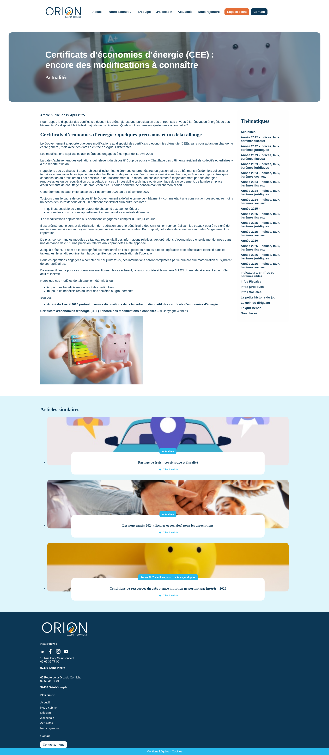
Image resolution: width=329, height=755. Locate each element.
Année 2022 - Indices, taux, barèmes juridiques (260, 148)
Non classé (249, 313)
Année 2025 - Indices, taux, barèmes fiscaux (260, 215)
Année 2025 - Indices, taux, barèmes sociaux (260, 233)
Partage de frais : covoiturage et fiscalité (168, 462)
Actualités (185, 12)
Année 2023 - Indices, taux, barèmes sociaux (260, 174)
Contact (259, 12)
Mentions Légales (158, 751)
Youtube (66, 651)
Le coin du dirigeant (255, 302)
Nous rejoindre (209, 12)
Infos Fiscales (251, 281)
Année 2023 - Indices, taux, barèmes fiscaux (260, 156)
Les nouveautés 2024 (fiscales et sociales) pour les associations (168, 525)
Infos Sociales (251, 292)
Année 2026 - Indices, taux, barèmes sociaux (260, 265)
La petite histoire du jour (259, 297)
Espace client (237, 12)
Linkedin (42, 651)
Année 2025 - (250, 208)
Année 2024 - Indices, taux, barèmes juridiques (260, 192)
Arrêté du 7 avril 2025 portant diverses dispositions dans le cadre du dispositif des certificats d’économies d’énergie (132, 304)
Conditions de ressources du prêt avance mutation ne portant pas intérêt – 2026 (167, 588)
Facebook (50, 651)
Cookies (177, 751)
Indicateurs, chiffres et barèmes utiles (257, 274)
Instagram (58, 651)
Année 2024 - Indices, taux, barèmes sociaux (260, 201)
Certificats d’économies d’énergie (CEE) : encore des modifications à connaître (98, 311)
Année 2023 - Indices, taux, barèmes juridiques (260, 165)
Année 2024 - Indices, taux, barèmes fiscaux (260, 183)
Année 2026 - (250, 240)
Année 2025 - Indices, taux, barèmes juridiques (260, 224)
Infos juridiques (252, 287)
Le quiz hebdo (251, 308)
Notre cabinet (119, 12)
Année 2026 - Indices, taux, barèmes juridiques (260, 256)
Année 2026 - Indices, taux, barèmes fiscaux (260, 247)
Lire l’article (170, 469)
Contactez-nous (53, 744)
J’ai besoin (164, 12)
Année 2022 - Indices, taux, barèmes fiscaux (260, 139)
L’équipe (144, 12)
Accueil (97, 12)
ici (49, 287)
